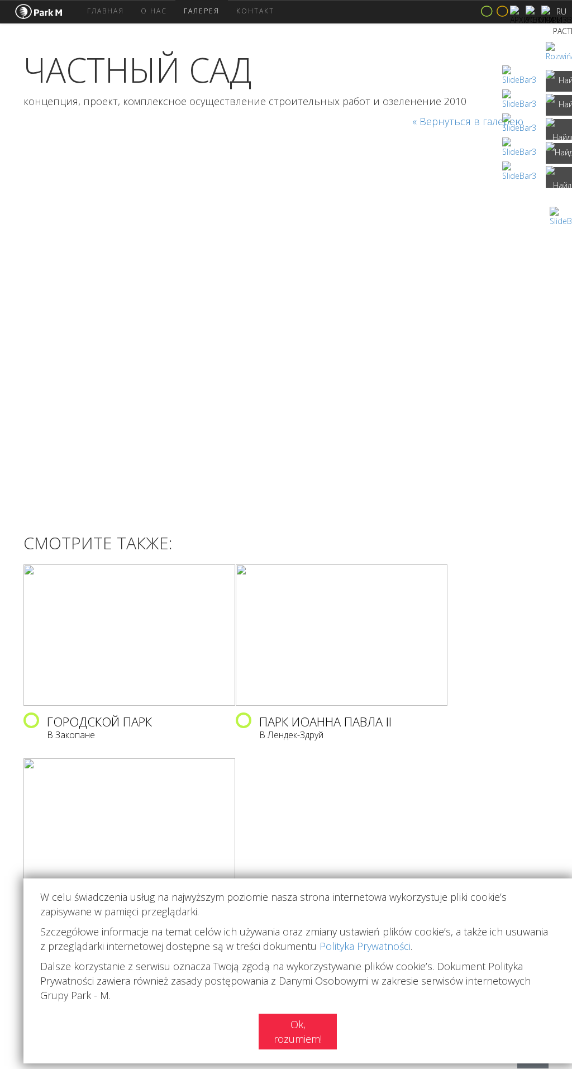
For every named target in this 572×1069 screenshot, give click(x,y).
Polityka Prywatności (365, 946)
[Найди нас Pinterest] (559, 153)
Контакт (255, 11)
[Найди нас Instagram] (559, 105)
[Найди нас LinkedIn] (559, 129)
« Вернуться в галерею (467, 121)
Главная (105, 11)
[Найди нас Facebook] (559, 81)
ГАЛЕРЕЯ (202, 11)
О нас (154, 11)
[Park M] (47, 11)
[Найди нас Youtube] (559, 177)
